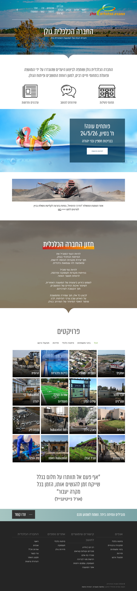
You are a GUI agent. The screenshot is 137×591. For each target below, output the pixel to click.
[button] (97, 151)
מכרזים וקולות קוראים (84, 551)
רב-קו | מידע (88, 547)
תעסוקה (61, 545)
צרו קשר (35, 553)
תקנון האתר (33, 557)
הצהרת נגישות (32, 561)
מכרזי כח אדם (87, 555)
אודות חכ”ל (33, 549)
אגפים (36, 545)
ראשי (36, 541)
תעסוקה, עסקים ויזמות (83, 563)
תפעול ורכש (43, 343)
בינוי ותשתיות (84, 343)
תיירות (56, 343)
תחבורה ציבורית (115, 545)
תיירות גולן (60, 549)
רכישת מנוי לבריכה (85, 559)
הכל (96, 343)
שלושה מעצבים (98, 587)
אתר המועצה (88, 567)
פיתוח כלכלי (68, 343)
